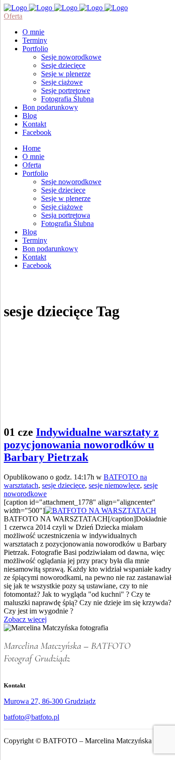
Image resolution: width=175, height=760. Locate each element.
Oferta (13, 16)
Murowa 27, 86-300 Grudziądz (50, 701)
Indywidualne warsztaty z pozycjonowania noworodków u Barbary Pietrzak (81, 444)
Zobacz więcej (25, 619)
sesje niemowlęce (114, 485)
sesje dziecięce (63, 485)
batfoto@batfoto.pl (31, 717)
